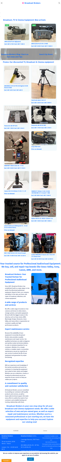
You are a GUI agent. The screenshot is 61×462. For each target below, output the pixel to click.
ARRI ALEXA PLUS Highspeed (12, 41)
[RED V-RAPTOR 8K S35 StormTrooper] (16, 239)
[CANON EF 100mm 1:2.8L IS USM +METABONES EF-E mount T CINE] (43, 178)
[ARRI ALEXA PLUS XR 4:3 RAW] (43, 33)
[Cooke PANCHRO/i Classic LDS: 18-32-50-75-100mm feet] (43, 239)
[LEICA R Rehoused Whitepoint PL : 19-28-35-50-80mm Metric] (16, 208)
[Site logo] (31, 3)
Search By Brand (45, 54)
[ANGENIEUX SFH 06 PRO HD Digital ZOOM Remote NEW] (16, 74)
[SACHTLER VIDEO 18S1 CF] (43, 81)
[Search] (58, 3)
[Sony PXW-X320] (43, 136)
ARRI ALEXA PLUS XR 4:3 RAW (39, 43)
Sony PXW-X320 (35, 145)
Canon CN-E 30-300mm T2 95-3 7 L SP (15, 188)
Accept (30, 459)
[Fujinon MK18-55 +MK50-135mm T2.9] (43, 205)
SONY (44, 429)
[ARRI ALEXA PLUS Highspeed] (16, 32)
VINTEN (15, 429)
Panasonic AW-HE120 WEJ (38, 123)
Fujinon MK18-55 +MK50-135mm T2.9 (41, 215)
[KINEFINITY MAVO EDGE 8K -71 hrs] (16, 146)
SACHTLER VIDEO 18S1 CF (38, 99)
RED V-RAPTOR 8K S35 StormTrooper (15, 249)
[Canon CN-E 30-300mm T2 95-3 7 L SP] (16, 178)
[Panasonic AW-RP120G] (16, 114)
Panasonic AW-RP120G (10, 124)
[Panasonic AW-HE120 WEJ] (43, 113)
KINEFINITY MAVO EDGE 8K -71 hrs (14, 163)
